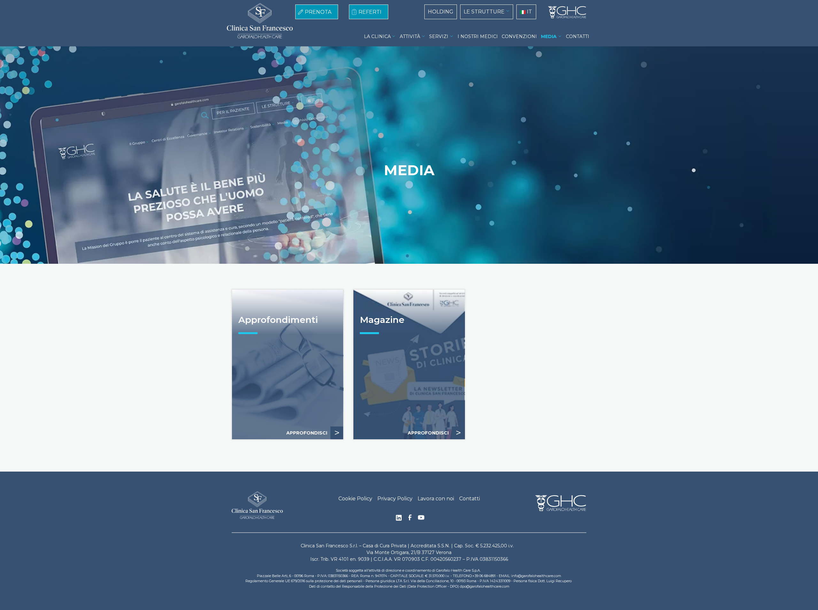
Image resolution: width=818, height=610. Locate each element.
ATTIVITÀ (410, 36)
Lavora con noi (436, 499)
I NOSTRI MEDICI (478, 36)
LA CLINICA (377, 36)
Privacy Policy (395, 499)
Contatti (469, 499)
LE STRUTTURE (484, 12)
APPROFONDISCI (313, 433)
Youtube (421, 518)
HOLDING (440, 12)
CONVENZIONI (519, 36)
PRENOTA (318, 12)
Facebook (410, 519)
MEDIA (549, 36)
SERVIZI (438, 36)
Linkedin (399, 519)
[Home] (564, 12)
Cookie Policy (355, 499)
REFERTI (370, 12)
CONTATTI (577, 36)
